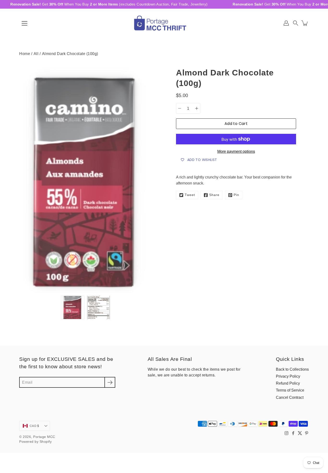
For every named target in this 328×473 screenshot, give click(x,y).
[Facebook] (293, 433)
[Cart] (305, 23)
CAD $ (34, 426)
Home (24, 53)
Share (214, 195)
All (36, 53)
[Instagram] (286, 433)
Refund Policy (288, 383)
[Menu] (24, 23)
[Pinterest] (306, 433)
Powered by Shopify (35, 441)
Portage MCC (44, 437)
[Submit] (109, 382)
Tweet (190, 195)
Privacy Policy (288, 376)
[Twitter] (300, 433)
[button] (295, 23)
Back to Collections (292, 369)
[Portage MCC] (164, 23)
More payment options (236, 151)
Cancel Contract (290, 397)
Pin (236, 195)
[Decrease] (179, 108)
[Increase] (196, 108)
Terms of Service (290, 390)
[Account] (286, 23)
